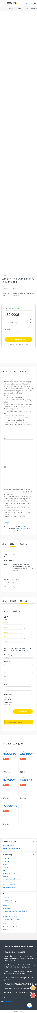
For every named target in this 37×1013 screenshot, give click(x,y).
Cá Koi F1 (6, 906)
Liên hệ (5, 870)
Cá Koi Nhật (7, 898)
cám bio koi (18, 528)
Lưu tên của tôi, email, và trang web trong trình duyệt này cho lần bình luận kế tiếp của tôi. (8, 700)
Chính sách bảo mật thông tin (12, 879)
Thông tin (6, 858)
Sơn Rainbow (7, 908)
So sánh (26, 344)
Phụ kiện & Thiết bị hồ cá (10, 916)
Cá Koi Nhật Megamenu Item (14, 901)
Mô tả (4, 372)
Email (6, 684)
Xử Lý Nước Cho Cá (9, 930)
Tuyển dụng (7, 867)
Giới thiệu (6, 864)
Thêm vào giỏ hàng (19, 339)
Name (6, 676)
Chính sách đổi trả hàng (10, 885)
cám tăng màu (27, 528)
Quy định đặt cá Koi (9, 888)
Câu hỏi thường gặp (9, 873)
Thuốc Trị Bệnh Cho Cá (10, 927)
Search (27, 3)
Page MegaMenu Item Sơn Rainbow (16, 911)
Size (18, 319)
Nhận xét (7, 661)
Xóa (31, 319)
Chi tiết (13, 372)
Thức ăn (11, 8)
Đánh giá (23, 372)
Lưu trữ (5, 876)
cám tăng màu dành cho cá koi (13, 531)
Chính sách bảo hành (9, 882)
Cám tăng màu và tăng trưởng (22, 293)
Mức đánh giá (8, 655)
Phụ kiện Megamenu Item (13, 919)
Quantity (7, 329)
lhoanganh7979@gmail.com (11, 848)
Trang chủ (3, 8)
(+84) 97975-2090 (8, 845)
